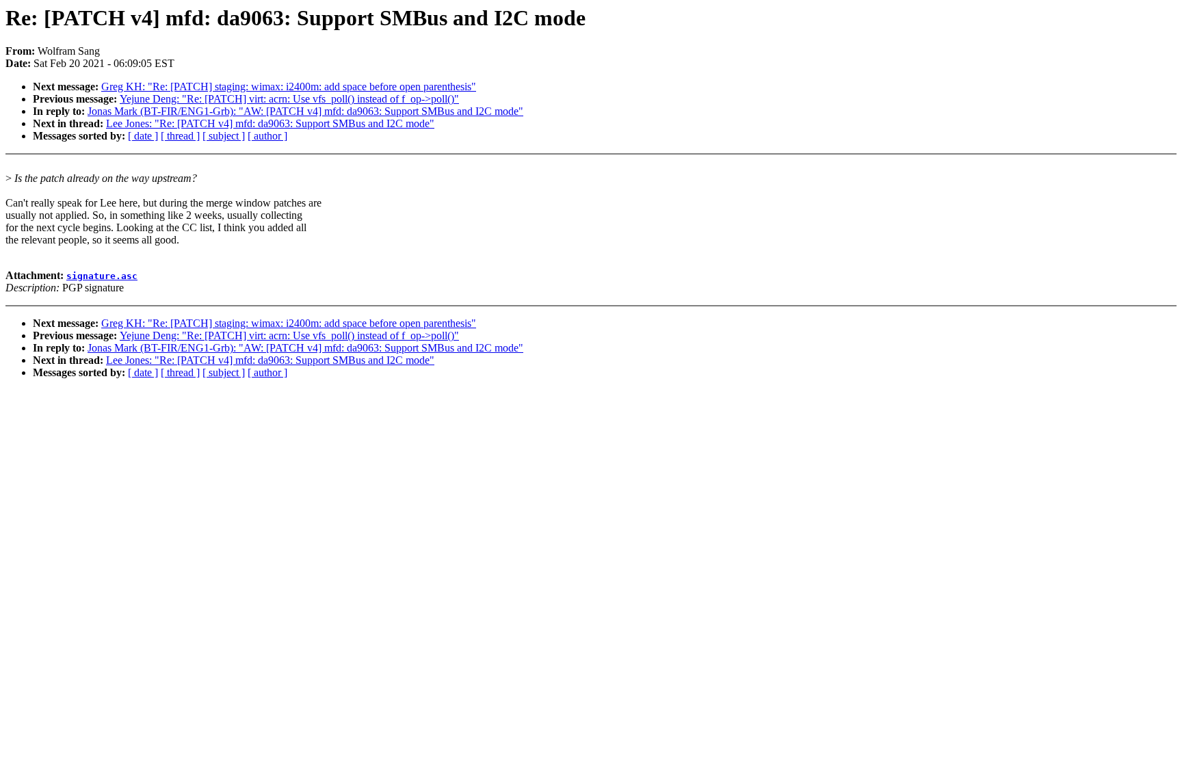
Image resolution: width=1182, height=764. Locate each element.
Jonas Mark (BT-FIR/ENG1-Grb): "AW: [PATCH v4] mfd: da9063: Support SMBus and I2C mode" (305, 111)
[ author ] (267, 136)
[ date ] (143, 136)
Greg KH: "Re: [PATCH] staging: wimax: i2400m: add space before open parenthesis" (288, 86)
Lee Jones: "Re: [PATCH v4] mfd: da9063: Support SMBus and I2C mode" (270, 123)
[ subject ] (223, 136)
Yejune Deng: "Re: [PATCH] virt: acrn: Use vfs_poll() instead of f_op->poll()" (289, 99)
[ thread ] (180, 136)
